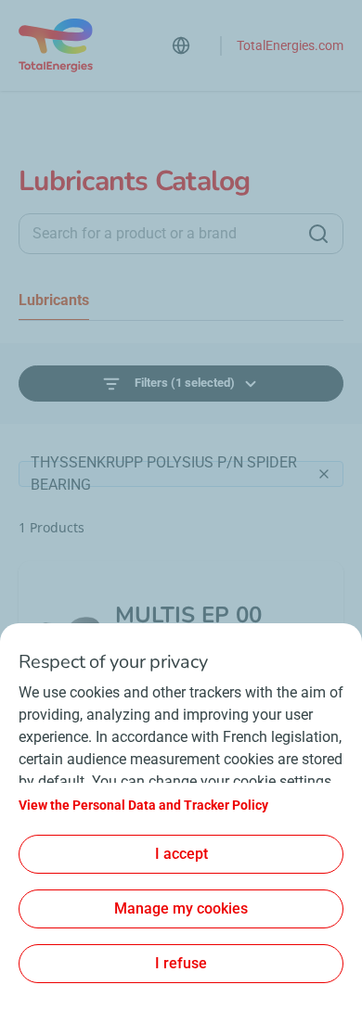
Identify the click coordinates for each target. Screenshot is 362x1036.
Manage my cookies (181, 908)
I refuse (181, 963)
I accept (181, 854)
